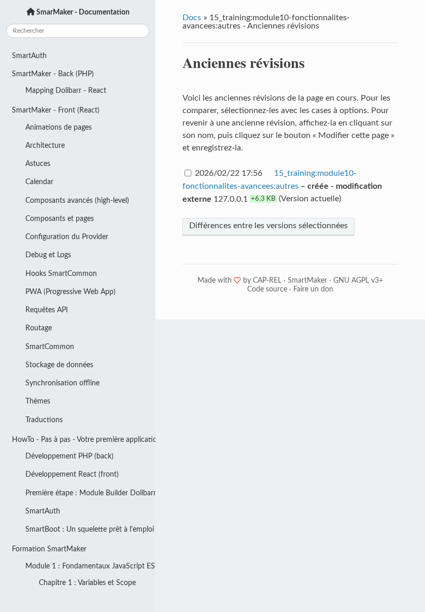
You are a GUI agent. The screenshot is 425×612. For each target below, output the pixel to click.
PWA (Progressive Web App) (70, 292)
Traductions (44, 420)
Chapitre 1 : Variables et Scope (87, 583)
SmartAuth (29, 56)
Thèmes (37, 401)
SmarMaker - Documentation (82, 12)
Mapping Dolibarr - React (65, 90)
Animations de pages (58, 127)
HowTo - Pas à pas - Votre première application (83, 439)
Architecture (45, 145)
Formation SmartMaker (49, 549)
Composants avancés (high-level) (77, 200)
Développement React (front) (72, 474)
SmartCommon (49, 347)
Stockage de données (59, 365)
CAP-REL (267, 280)
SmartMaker (307, 280)
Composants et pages (59, 218)
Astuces (37, 164)
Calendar (39, 182)
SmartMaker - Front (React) (56, 110)
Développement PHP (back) (69, 456)
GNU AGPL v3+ (358, 280)
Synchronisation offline (62, 383)
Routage (38, 328)
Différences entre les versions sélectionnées (268, 225)
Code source (267, 289)
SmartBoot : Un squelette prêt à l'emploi (89, 529)
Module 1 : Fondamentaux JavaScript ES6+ (90, 566)
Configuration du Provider (66, 237)
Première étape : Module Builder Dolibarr (90, 493)
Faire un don (313, 289)
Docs (191, 17)
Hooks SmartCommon (61, 273)
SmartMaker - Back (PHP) (53, 74)
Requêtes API (46, 310)
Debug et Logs (48, 255)
